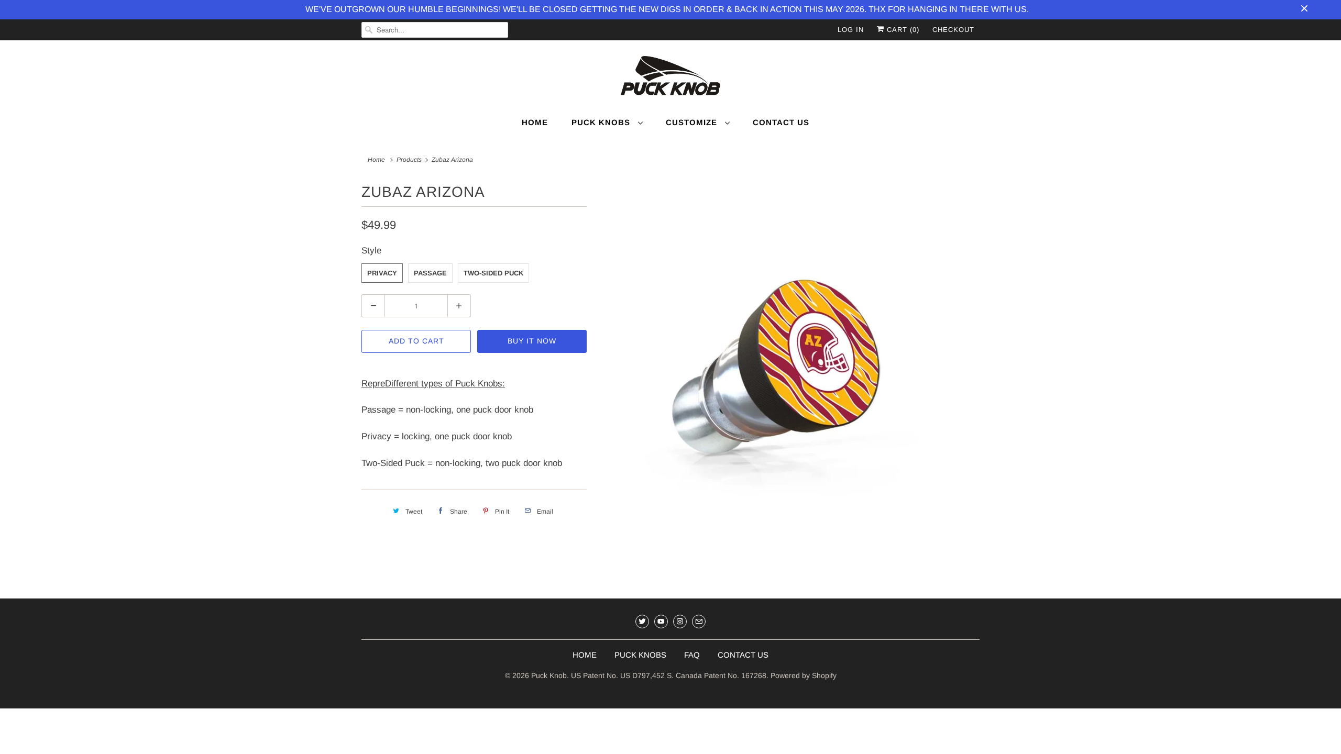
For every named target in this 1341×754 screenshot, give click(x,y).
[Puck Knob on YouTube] (661, 621)
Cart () (901, 30)
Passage (430, 273)
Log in (851, 30)
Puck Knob (549, 675)
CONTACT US (743, 654)
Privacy (382, 273)
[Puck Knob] (670, 77)
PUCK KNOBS (640, 654)
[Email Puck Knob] (699, 621)
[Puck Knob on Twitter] (642, 621)
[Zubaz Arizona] (788, 374)
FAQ (692, 654)
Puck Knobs (602, 122)
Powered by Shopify (804, 675)
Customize (693, 122)
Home (535, 122)
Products (409, 159)
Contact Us (781, 122)
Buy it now (532, 341)
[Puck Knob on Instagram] (680, 621)
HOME (585, 654)
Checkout (953, 30)
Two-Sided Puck (493, 273)
